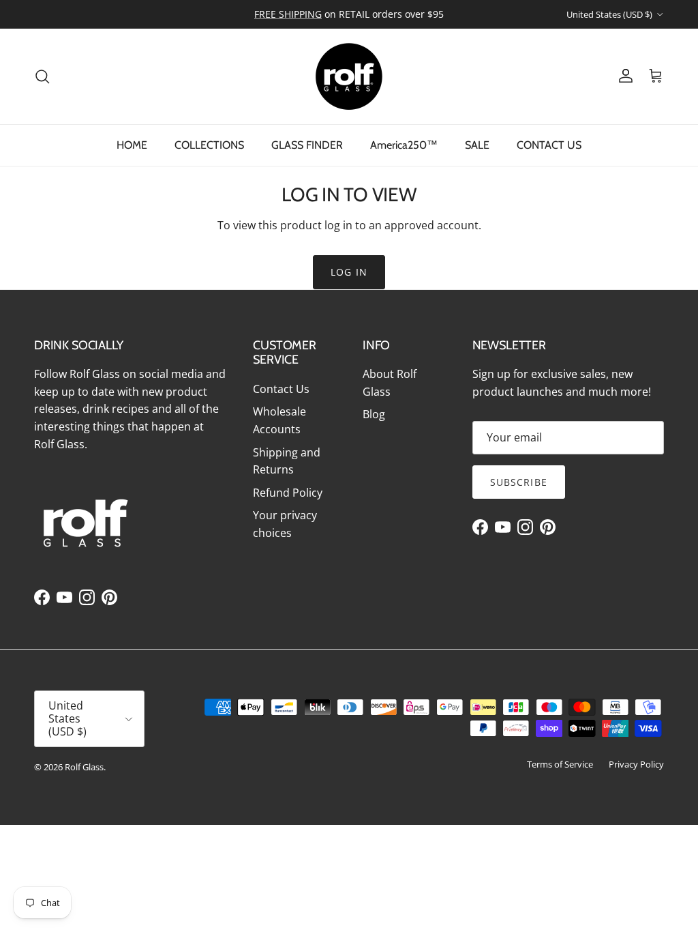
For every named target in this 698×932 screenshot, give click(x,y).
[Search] (42, 76)
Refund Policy (287, 492)
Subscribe (518, 482)
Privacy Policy (636, 764)
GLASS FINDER (307, 145)
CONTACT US (549, 145)
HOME (132, 145)
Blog (374, 414)
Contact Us (281, 388)
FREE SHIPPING (288, 14)
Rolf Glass (84, 767)
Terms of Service (560, 764)
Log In (349, 271)
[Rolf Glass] (349, 76)
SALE (477, 145)
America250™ (404, 145)
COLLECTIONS (209, 145)
